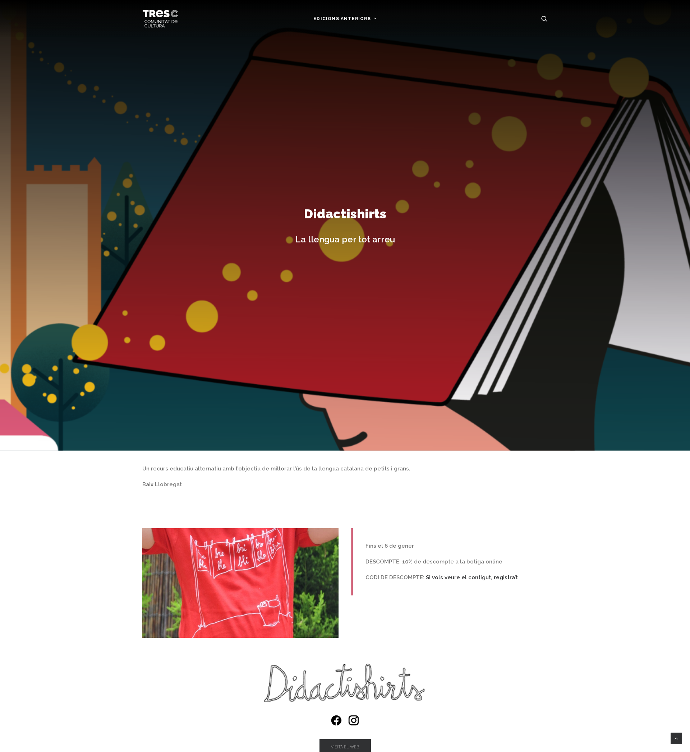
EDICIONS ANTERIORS (342, 18)
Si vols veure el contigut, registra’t (472, 577)
